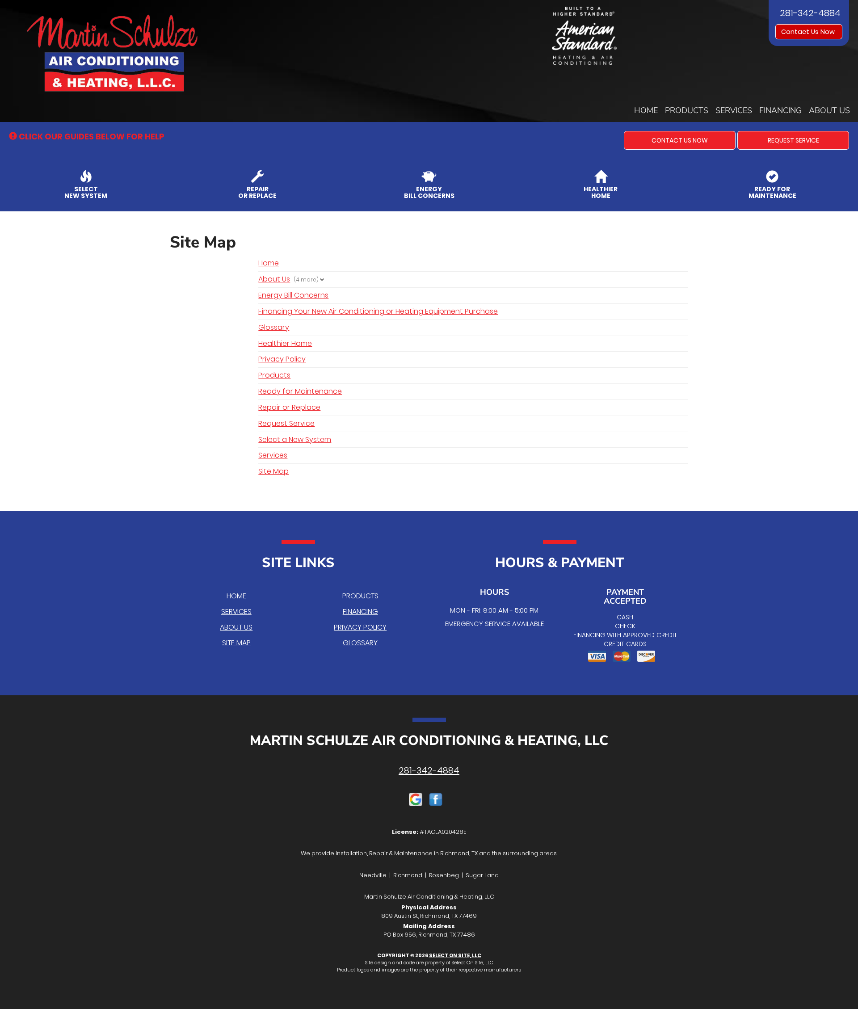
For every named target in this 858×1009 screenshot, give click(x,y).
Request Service (286, 423)
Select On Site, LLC (455, 955)
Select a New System (294, 439)
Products (686, 110)
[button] (680, 140)
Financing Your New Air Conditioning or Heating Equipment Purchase (378, 311)
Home (646, 110)
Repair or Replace (289, 407)
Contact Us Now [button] (809, 31)
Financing (780, 110)
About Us (829, 110)
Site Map (273, 471)
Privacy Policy (282, 359)
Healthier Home (285, 343)
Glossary (273, 327)
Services (733, 110)
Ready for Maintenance (300, 391)
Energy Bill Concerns (293, 295)
